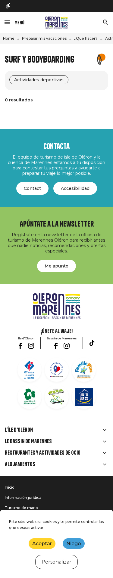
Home (8, 38)
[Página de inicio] (56, 22)
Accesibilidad (75, 188)
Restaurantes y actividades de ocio (42, 453)
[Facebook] (20, 346)
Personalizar (56, 562)
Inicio (9, 487)
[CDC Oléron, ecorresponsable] (57, 397)
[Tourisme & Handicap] (84, 397)
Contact (32, 188)
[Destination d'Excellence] (57, 370)
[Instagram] (31, 346)
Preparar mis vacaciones (44, 38)
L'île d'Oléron (19, 430)
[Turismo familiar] (84, 370)
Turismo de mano (21, 507)
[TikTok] (92, 343)
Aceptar (42, 543)
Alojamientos (20, 464)
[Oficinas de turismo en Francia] (29, 370)
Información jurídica (23, 497)
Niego (73, 543)
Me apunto (56, 266)
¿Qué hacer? (86, 38)
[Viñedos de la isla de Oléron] (29, 397)
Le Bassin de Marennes (28, 441)
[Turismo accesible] (8, 6)
